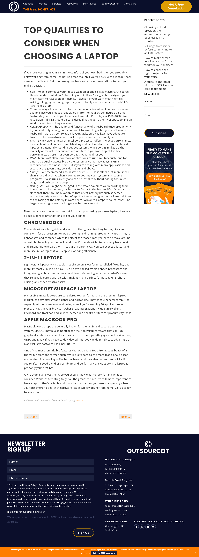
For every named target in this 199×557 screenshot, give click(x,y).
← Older (31, 417)
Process (42, 3)
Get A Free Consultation (176, 6)
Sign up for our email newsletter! (27, 511)
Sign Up (83, 533)
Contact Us (130, 3)
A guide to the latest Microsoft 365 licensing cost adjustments (159, 85)
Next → (125, 417)
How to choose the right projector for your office (156, 73)
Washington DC (114, 526)
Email (147, 115)
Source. (79, 400)
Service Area (89, 3)
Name (148, 101)
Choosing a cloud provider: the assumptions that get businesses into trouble (158, 34)
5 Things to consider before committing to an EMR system (158, 49)
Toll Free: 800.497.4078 (39, 9)
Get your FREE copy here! (104, 553)
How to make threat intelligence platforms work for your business (158, 61)
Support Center (110, 3)
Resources (72, 3)
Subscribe (159, 133)
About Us (28, 3)
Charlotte (111, 529)
